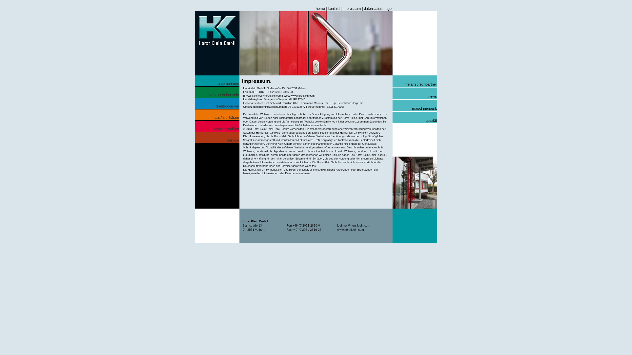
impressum (352, 8)
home (320, 8)
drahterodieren (227, 106)
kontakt (334, 8)
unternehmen (228, 83)
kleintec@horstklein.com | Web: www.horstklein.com (283, 95)
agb (389, 8)
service (233, 140)
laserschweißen (226, 129)
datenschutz (374, 8)
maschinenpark (424, 108)
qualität (431, 120)
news (432, 96)
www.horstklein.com (350, 229)
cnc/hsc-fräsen (227, 117)
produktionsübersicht (222, 95)
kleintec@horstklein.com (353, 225)
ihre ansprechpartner (420, 84)
